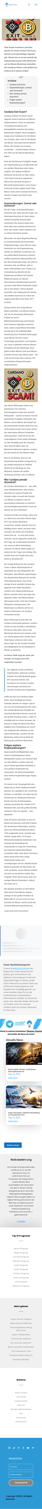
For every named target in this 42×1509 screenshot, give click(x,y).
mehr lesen (13, 1078)
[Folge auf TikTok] (14, 1448)
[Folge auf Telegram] (33, 1448)
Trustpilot (21, 1221)
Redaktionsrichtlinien (20, 968)
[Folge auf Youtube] (28, 1448)
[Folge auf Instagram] (9, 1448)
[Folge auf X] (23, 1448)
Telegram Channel (34, 1031)
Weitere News (13, 1145)
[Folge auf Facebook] (19, 1448)
